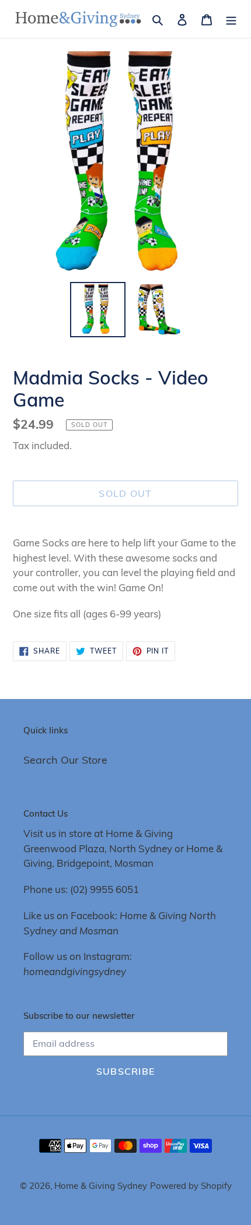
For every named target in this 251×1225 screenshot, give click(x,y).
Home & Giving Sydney (100, 1185)
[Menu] (231, 19)
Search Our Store (65, 760)
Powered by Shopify (191, 1185)
